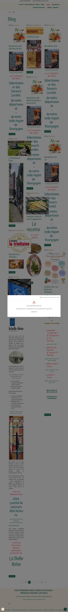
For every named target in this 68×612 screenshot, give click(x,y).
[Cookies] (2, 609)
